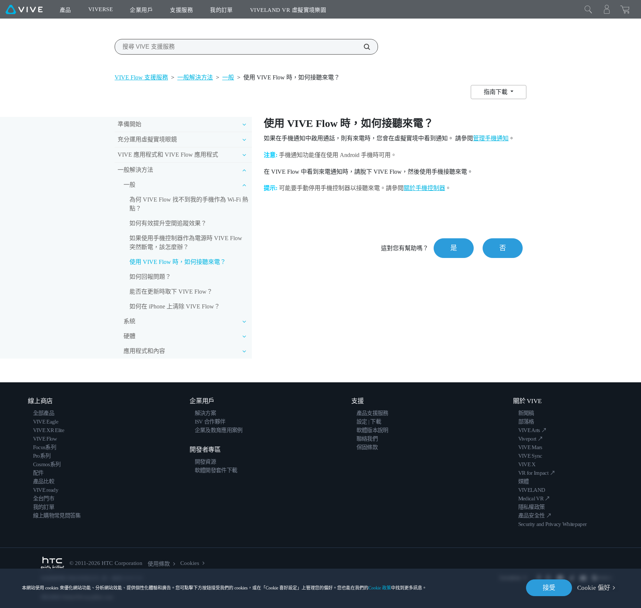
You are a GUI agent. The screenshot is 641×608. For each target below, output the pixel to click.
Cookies (189, 563)
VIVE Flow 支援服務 (141, 77)
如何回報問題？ (150, 277)
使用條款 (159, 564)
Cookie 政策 (379, 588)
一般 (228, 77)
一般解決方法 (195, 77)
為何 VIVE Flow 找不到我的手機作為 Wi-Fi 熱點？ (188, 204)
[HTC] (52, 563)
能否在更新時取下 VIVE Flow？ (171, 291)
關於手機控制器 (424, 188)
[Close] (588, 9)
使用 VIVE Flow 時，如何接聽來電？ (177, 262)
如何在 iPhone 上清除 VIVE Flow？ (174, 306)
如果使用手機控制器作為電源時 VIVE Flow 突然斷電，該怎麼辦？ (185, 242)
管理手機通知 (491, 138)
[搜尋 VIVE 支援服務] (362, 46)
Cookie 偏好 (593, 587)
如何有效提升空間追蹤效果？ (168, 223)
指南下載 (496, 92)
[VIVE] (24, 9)
